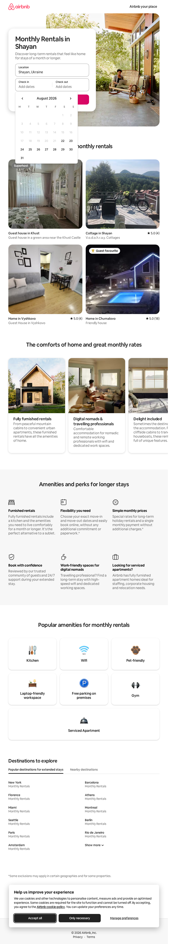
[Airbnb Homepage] (19, 6)
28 (54, 149)
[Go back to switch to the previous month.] (22, 98)
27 (46, 149)
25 (30, 149)
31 (22, 158)
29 (62, 149)
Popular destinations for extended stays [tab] (35, 769)
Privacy (78, 937)
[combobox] (52, 71)
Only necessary (79, 918)
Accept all (35, 918)
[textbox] (34, 86)
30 (71, 149)
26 (38, 149)
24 (22, 149)
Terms (91, 937)
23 (71, 141)
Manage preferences (124, 918)
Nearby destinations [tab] (84, 769)
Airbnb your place (143, 6)
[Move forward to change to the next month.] (70, 98)
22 (62, 141)
